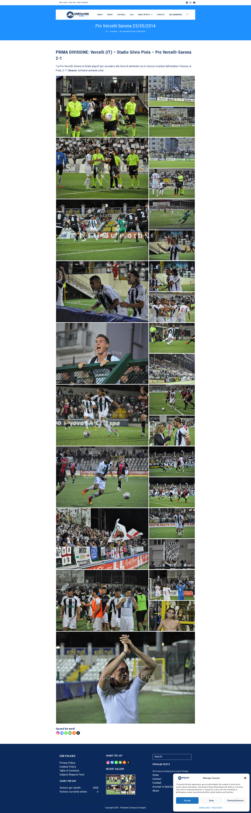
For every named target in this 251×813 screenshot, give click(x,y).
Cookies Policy (68, 766)
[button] (245, 778)
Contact (157, 778)
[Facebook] (187, 2)
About (156, 790)
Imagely (142, 807)
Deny (211, 800)
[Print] (74, 733)
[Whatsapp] (66, 733)
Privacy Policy (217, 807)
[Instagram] (190, 2)
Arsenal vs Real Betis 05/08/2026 (171, 786)
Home (156, 774)
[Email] (193, 2)
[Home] (107, 31)
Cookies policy (204, 807)
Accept (187, 800)
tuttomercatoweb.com (90, 70)
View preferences (235, 800)
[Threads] (78, 733)
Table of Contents (69, 770)
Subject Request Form (72, 774)
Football (157, 782)
